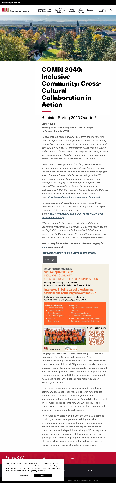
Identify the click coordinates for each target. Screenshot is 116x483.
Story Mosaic (72, 10)
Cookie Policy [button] (51, 468)
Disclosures (92, 471)
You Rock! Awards (81, 10)
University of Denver (11, 2)
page (44, 247)
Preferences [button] (41, 471)
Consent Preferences (76, 471)
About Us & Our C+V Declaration (44, 10)
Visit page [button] (49, 259)
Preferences (24, 476)
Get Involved (102, 10)
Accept (42, 476)
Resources (91, 10)
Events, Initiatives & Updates (60, 10)
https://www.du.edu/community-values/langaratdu (74, 197)
